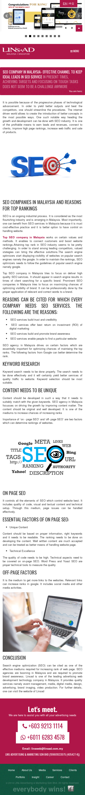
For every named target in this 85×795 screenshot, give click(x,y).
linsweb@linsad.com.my (47, 748)
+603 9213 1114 (45, 725)
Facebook (71, 788)
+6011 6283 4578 (46, 737)
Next (78, 16)
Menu (76, 51)
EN (65, 3)
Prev (7, 16)
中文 (71, 3)
